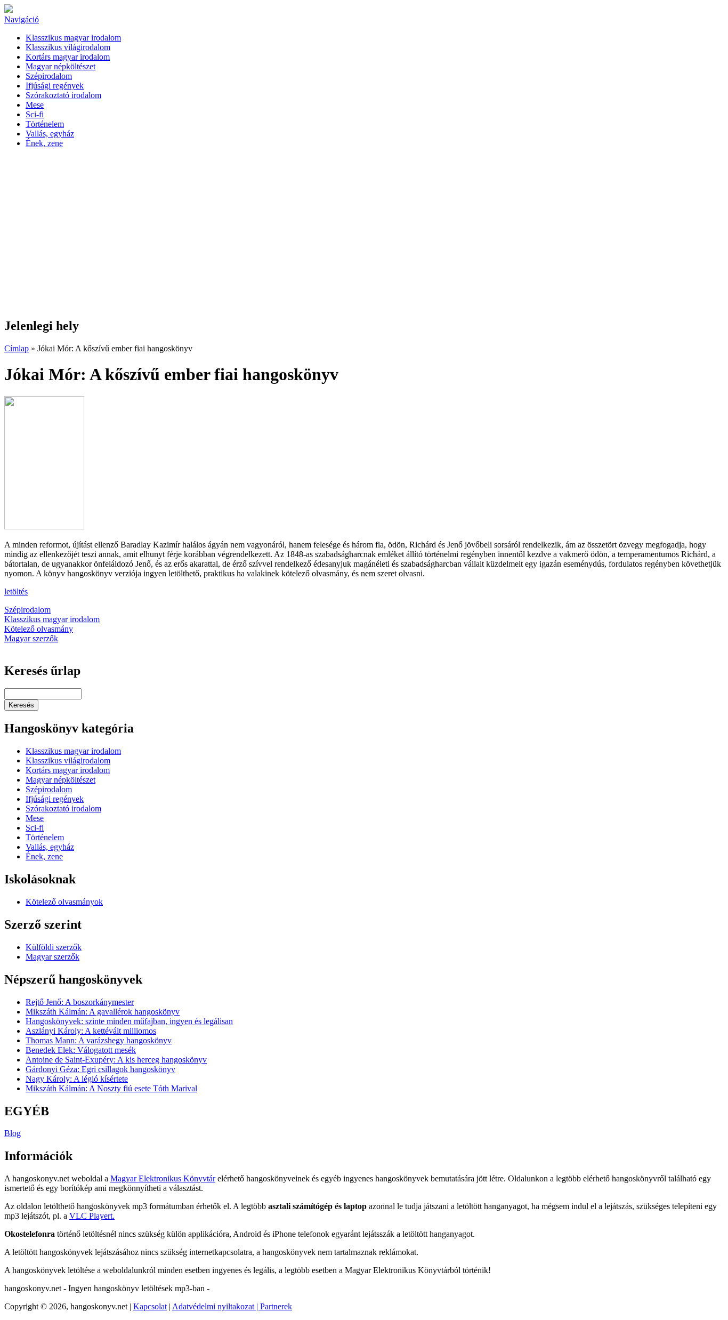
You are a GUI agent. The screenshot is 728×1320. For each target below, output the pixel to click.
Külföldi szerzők (54, 947)
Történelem (45, 123)
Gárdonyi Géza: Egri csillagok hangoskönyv (100, 1069)
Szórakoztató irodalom (63, 95)
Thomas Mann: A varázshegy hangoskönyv (99, 1040)
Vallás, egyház (50, 133)
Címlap (16, 348)
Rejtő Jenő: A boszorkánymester (80, 1002)
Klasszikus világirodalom (68, 47)
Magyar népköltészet (60, 66)
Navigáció (21, 19)
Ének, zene (44, 143)
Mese (35, 104)
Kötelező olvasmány (38, 628)
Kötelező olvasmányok (64, 901)
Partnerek (276, 1306)
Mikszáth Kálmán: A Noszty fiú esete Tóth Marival (111, 1088)
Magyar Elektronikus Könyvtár (162, 1178)
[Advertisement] (364, 233)
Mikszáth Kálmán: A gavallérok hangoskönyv (103, 1011)
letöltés (16, 591)
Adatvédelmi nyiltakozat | (216, 1306)
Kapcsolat (150, 1306)
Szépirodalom (49, 76)
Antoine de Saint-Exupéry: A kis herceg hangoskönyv (116, 1059)
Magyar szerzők (31, 638)
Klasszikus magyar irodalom (73, 37)
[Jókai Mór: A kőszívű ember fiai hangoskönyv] (44, 526)
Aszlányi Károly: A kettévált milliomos (91, 1030)
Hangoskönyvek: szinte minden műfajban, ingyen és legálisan (129, 1021)
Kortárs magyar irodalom (68, 56)
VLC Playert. (92, 1215)
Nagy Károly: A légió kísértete (77, 1078)
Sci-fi (35, 114)
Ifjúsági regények (55, 85)
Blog (12, 1133)
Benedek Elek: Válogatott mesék (81, 1050)
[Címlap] (8, 9)
